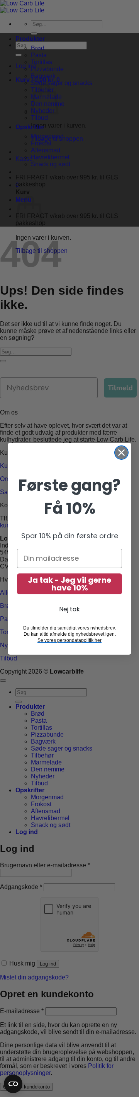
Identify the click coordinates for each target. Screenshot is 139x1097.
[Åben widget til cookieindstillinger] (13, 1084)
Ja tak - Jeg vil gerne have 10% (69, 584)
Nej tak (69, 609)
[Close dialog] (121, 452)
